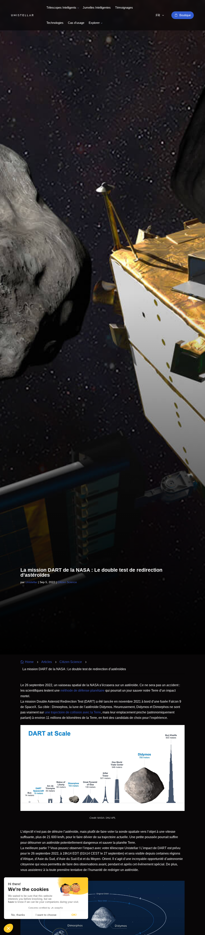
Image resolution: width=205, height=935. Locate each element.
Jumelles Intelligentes (97, 7)
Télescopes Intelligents (61, 7)
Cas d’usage (76, 22)
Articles (46, 662)
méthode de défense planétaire (82, 690)
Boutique (185, 15)
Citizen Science (67, 582)
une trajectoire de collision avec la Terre (73, 712)
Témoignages (124, 7)
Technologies (54, 22)
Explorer (94, 22)
